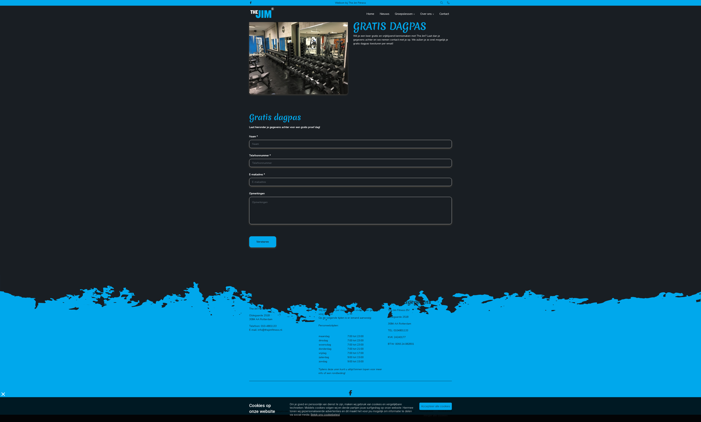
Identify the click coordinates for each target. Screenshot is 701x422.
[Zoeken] (441, 3)
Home (370, 14)
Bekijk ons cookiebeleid (325, 414)
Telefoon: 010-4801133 (263, 326)
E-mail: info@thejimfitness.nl (265, 330)
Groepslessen (404, 14)
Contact (444, 14)
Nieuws (384, 14)
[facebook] (350, 392)
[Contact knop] (448, 3)
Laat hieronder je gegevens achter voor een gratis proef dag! (284, 127)
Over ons (426, 14)
